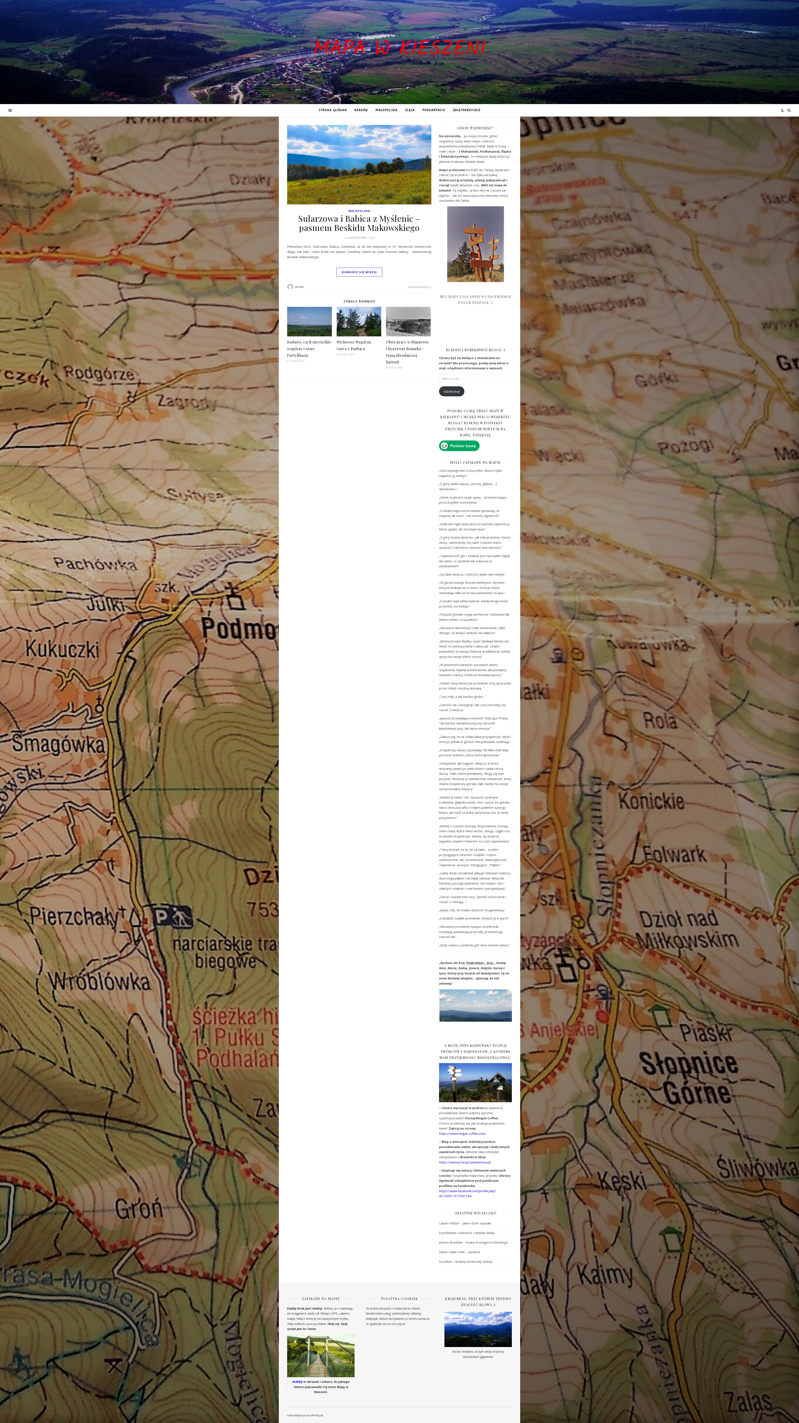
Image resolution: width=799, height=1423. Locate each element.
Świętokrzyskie (467, 110)
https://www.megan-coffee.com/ (462, 1133)
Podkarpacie (433, 110)
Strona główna (333, 110)
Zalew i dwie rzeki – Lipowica (459, 1252)
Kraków (361, 110)
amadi (299, 287)
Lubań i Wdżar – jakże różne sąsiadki (465, 1223)
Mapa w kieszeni (399, 49)
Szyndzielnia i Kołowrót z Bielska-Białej (467, 1233)
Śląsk (410, 110)
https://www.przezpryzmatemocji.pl (465, 1162)
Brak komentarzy (419, 287)
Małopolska (386, 110)
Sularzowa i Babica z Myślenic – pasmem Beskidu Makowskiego (359, 223)
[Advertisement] (470, 329)
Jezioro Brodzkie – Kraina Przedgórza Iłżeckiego (473, 1242)
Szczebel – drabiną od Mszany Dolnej (465, 1261)
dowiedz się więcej (359, 272)
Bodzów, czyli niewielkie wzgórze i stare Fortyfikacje (309, 349)
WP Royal (317, 1415)
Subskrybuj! (452, 391)
